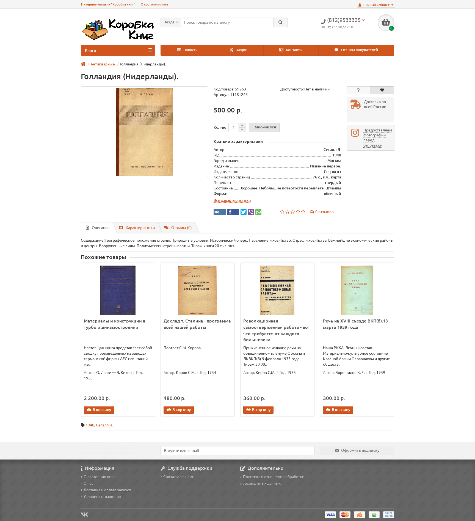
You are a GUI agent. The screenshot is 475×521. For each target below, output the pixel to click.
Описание (101, 227)
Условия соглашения (102, 496)
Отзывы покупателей (359, 50)
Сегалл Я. (104, 425)
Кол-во (220, 127)
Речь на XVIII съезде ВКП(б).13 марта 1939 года (355, 324)
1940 (89, 425)
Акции (241, 50)
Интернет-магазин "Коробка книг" (108, 4)
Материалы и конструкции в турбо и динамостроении (114, 324)
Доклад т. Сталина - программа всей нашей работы (197, 324)
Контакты (293, 50)
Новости (190, 50)
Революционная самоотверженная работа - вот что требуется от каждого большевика (276, 330)
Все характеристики (232, 200)
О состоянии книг (155, 4)
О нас (88, 483)
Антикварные (102, 64)
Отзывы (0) (181, 227)
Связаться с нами (178, 477)
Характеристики (140, 227)
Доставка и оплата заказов (107, 490)
